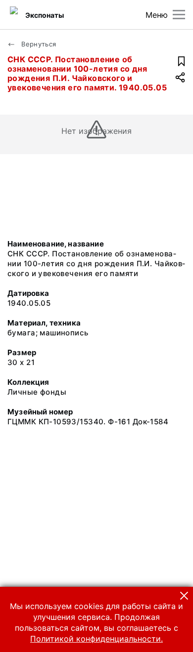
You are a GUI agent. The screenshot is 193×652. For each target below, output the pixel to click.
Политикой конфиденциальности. (96, 639)
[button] (184, 595)
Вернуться (37, 44)
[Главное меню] (179, 14)
